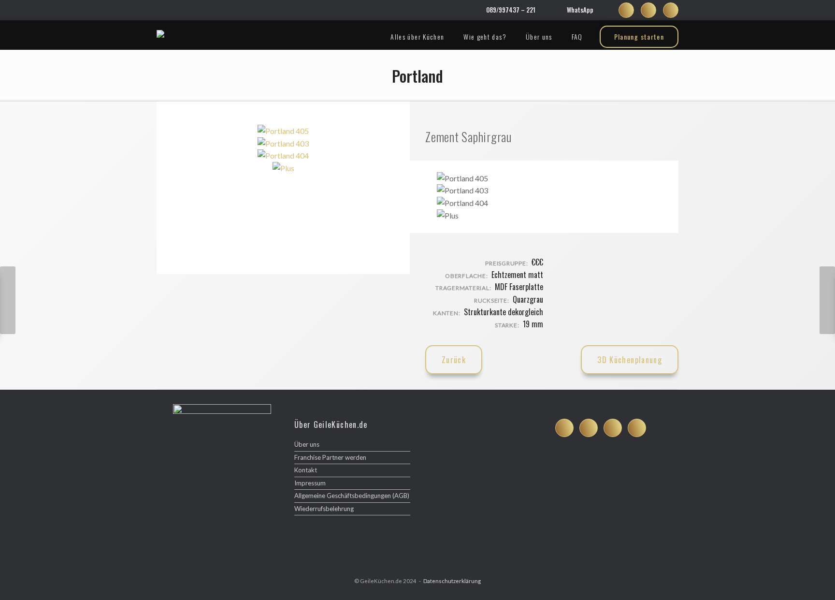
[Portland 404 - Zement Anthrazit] (283, 155)
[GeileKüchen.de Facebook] (626, 10)
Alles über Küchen (417, 36)
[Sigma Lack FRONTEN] (827, 300)
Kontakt (305, 470)
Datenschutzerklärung (452, 581)
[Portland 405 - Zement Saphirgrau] (283, 130)
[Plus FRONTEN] (7, 300)
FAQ (577, 36)
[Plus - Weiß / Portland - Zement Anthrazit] (283, 168)
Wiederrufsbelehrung (324, 508)
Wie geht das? (484, 36)
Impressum (310, 483)
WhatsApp (580, 10)
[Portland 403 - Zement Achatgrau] (283, 143)
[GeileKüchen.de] (160, 34)
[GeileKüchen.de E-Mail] (670, 10)
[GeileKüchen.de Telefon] (637, 428)
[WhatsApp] (558, 10)
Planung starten (639, 36)
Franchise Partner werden (330, 457)
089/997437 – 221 (510, 10)
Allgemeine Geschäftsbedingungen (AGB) (351, 495)
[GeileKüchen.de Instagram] (648, 10)
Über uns (539, 36)
